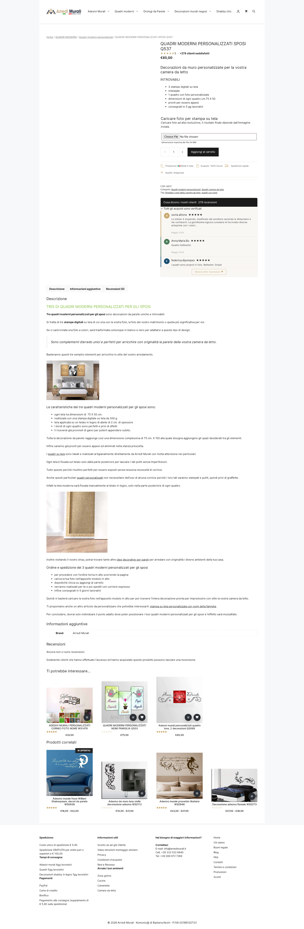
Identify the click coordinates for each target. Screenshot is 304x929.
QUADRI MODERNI (66, 37)
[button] (254, 11)
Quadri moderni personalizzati (96, 37)
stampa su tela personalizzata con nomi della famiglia (183, 606)
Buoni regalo (221, 847)
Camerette (103, 885)
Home (49, 37)
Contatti (218, 862)
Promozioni (220, 871)
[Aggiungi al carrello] (141, 717)
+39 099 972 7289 (171, 855)
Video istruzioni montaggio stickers (117, 849)
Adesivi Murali (96, 11)
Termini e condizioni (225, 867)
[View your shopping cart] (246, 11)
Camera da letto (106, 890)
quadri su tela (56, 454)
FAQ (216, 857)
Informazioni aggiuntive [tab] (85, 289)
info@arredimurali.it (175, 848)
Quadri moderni (124, 11)
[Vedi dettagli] (87, 717)
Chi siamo (219, 842)
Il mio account (238, 11)
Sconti (217, 876)
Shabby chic (224, 11)
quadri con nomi (209, 192)
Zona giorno (104, 875)
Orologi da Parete (154, 11)
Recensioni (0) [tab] (115, 289)
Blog (216, 852)
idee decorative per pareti (133, 559)
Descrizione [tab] (57, 289)
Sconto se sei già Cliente (111, 844)
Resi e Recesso (106, 864)
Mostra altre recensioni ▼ (209, 271)
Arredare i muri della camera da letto (183, 192)
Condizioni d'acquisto (109, 859)
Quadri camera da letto (213, 189)
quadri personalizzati (90, 477)
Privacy (101, 854)
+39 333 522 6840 (172, 852)
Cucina (101, 880)
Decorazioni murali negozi (191, 11)
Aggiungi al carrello (203, 151)
